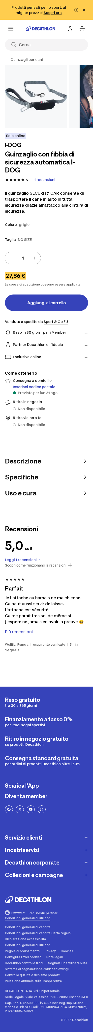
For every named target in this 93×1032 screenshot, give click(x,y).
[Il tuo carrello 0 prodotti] (82, 29)
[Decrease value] (11, 258)
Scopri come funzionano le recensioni (35, 565)
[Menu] (11, 29)
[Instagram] (42, 809)
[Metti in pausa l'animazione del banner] (76, 10)
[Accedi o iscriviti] (70, 29)
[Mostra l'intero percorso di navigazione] (7, 60)
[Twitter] (20, 809)
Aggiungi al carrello (46, 302)
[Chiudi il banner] (84, 10)
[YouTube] (31, 809)
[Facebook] (9, 809)
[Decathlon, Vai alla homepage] (41, 28)
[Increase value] (35, 258)
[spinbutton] (23, 258)
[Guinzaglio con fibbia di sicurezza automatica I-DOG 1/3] (36, 96)
